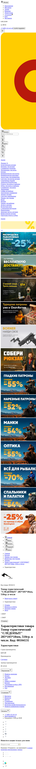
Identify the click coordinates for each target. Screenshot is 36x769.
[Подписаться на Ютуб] (6, 734)
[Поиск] (3, 136)
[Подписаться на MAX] (5, 732)
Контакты (4, 711)
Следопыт (4, 659)
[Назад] (3, 31)
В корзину (4, 621)
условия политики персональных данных (16, 748)
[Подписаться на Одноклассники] (6, 729)
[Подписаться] (20, 744)
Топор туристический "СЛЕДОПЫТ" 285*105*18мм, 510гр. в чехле (17, 563)
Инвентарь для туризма (12, 559)
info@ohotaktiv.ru (10, 716)
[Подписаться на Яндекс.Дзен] (6, 727)
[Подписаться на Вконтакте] (6, 722)
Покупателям (5, 670)
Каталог (6, 132)
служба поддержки (19, 28)
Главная (9, 537)
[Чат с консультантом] (3, 152)
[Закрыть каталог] (3, 155)
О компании (5, 692)
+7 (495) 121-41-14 (7, 28)
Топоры (7, 560)
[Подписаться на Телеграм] (6, 724)
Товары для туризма (11, 557)
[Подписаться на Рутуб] (6, 737)
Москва (6, 2)
